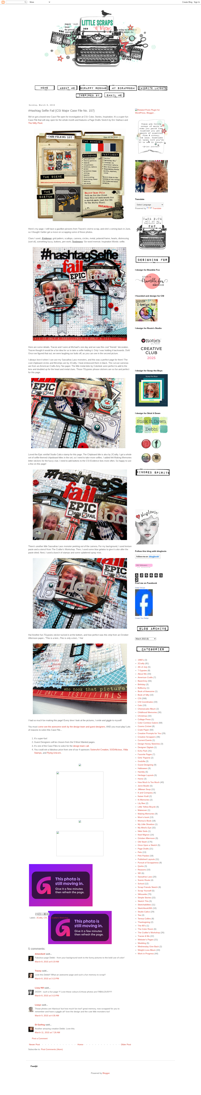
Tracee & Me (144, 936)
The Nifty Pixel (35, 123)
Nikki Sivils (142, 831)
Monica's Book (144, 821)
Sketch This (143, 901)
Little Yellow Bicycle (147, 807)
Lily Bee (141, 803)
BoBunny (142, 688)
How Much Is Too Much (149, 782)
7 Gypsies (142, 670)
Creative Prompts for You (149, 733)
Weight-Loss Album (147, 950)
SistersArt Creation (99, 749)
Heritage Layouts (146, 775)
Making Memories (146, 814)
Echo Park (142, 751)
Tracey (38, 971)
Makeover (142, 810)
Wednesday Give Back (148, 946)
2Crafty (39, 918)
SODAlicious (116, 749)
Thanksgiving (144, 922)
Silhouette (142, 894)
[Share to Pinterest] (47, 914)
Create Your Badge (142, 618)
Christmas (142, 716)
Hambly (141, 772)
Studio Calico (144, 911)
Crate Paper (143, 730)
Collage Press (144, 719)
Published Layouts (146, 859)
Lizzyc (38, 1005)
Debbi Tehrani (140, 588)
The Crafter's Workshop (58, 918)
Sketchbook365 (145, 908)
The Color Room (145, 929)
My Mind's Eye (144, 827)
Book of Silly (143, 695)
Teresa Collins (144, 918)
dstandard (40, 954)
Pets (140, 852)
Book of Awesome (146, 691)
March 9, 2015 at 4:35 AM (47, 1015)
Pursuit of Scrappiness (148, 862)
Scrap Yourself (144, 890)
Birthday (141, 684)
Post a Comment (40, 1038)
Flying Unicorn (54, 753)
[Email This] (36, 914)
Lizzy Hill (39, 988)
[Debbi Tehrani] (144, 615)
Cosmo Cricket (144, 726)
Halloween (142, 768)
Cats (140, 705)
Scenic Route (144, 880)
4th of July (142, 667)
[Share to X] (42, 914)
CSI (45, 918)
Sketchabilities (144, 904)
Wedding (142, 943)
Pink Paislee (143, 856)
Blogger (106, 1073)
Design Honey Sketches (149, 744)
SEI (139, 873)
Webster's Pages (145, 939)
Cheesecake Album (147, 709)
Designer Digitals (145, 747)
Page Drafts (143, 848)
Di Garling (40, 1024)
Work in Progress (146, 953)
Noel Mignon (143, 835)
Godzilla (141, 761)
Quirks (141, 866)
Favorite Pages (145, 754)
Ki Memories (143, 800)
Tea (139, 915)
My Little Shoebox (146, 824)
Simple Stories (144, 897)
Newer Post (34, 1044)
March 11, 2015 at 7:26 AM (47, 1032)
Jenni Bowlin (143, 786)
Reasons (142, 869)
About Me (142, 674)
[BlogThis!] (39, 914)
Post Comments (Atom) (52, 1049)
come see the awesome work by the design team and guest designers (71, 726)
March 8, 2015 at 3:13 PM (47, 978)
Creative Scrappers (147, 737)
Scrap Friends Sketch (148, 887)
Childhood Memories (147, 712)
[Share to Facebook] (45, 914)
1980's (141, 660)
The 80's (142, 925)
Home (80, 1044)
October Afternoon (146, 838)
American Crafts (145, 677)
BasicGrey (142, 681)
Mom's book (143, 817)
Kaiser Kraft (143, 796)
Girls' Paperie (144, 758)
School (141, 883)
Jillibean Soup (144, 789)
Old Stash (142, 842)
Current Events (145, 740)
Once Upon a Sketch (147, 845)
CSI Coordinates (145, 702)
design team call (81, 746)
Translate (157, 208)
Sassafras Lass (145, 877)
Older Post (126, 1044)
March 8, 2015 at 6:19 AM (47, 961)
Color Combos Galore (148, 723)
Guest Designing (145, 765)
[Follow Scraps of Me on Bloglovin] (148, 558)
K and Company (145, 793)
